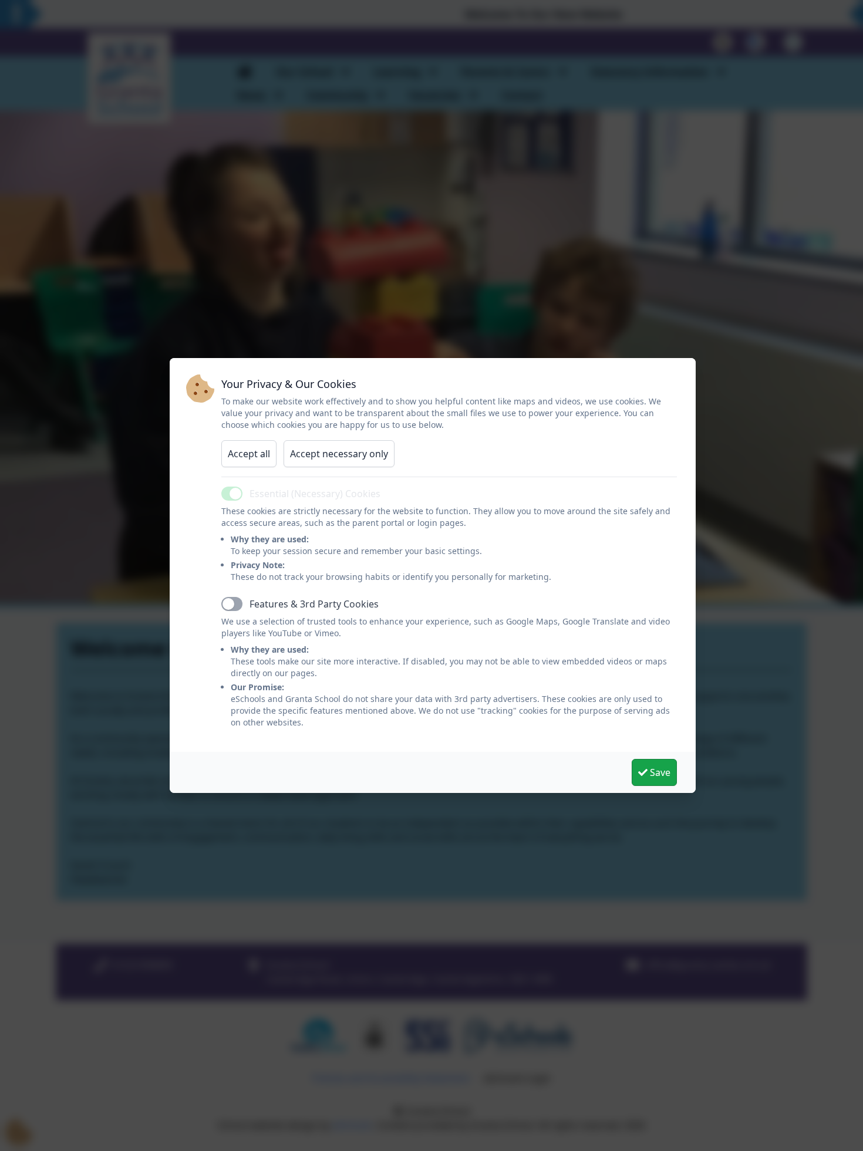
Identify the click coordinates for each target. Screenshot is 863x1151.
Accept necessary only (339, 453)
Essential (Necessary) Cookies (315, 493)
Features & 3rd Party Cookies (314, 604)
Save (659, 772)
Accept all (249, 453)
